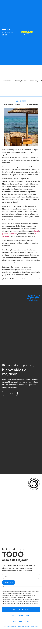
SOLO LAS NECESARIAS (21, 615)
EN (3, 35)
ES (6, 35)
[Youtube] (5, 29)
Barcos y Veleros (21, 81)
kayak (36, 231)
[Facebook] (3, 29)
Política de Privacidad (23, 626)
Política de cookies (10, 626)
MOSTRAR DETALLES (21, 621)
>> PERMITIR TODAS (21, 609)
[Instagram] (7, 29)
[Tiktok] (9, 29)
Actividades (7, 81)
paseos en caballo (9, 234)
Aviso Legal (34, 626)
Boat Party (34, 81)
